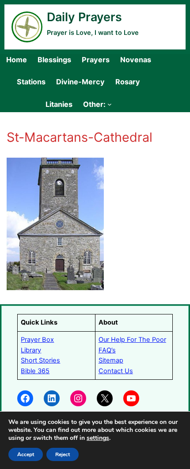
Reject (62, 454)
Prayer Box (37, 340)
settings (98, 438)
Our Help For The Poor (132, 340)
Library (31, 350)
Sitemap (111, 360)
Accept (25, 454)
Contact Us (116, 371)
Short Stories (40, 360)
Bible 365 (35, 371)
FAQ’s (107, 350)
